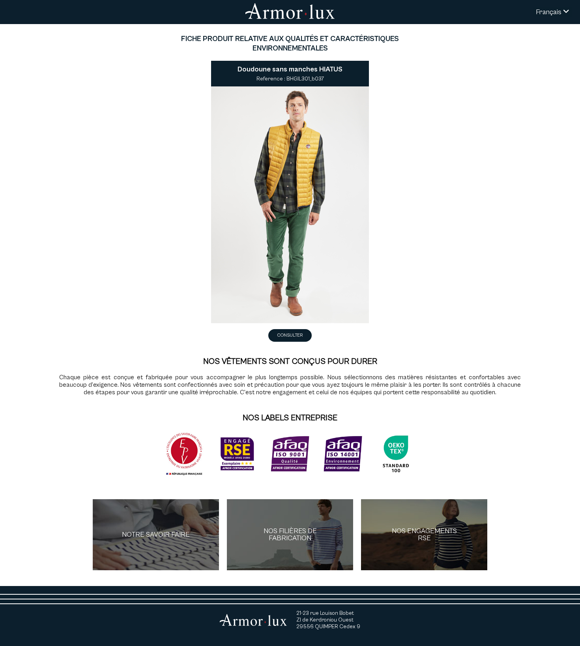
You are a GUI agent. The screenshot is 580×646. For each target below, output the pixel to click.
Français (549, 12)
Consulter (290, 335)
